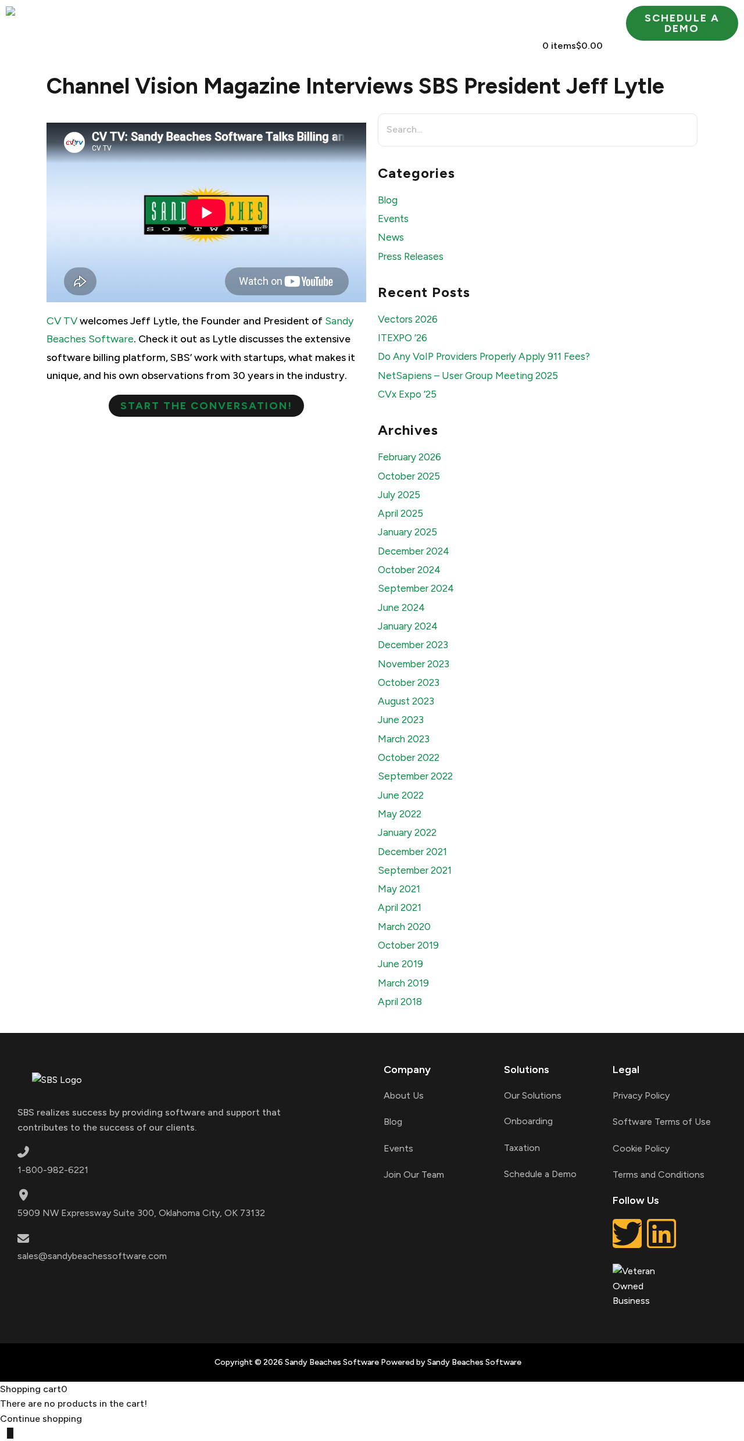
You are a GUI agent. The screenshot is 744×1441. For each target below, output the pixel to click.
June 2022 (401, 795)
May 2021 (399, 889)
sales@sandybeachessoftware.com (92, 1255)
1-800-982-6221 (52, 1169)
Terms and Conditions (658, 1174)
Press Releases (410, 256)
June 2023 (401, 719)
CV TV (61, 320)
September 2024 (416, 588)
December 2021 (412, 851)
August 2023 (406, 701)
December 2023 (413, 644)
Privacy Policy (641, 1095)
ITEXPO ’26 (402, 338)
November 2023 (413, 664)
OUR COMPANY (227, 18)
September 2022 (415, 776)
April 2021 (399, 907)
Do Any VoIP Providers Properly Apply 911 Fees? (484, 356)
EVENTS (382, 45)
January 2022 (407, 832)
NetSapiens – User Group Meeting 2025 (468, 375)
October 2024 (409, 569)
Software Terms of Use (662, 1121)
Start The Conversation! (206, 405)
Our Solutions (532, 1095)
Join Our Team (414, 1174)
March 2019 (403, 983)
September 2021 (415, 870)
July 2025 (399, 494)
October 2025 (409, 476)
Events (393, 218)
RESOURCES (563, 18)
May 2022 (399, 814)
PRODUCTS (351, 18)
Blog (388, 200)
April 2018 (400, 1001)
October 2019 (408, 945)
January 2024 (408, 626)
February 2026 (409, 457)
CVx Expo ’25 (407, 394)
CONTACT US (477, 45)
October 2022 (408, 757)
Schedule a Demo (540, 1173)
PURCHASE (465, 18)
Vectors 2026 (408, 319)
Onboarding (528, 1121)
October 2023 (408, 682)
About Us (404, 1095)
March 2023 (404, 739)
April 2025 (400, 513)
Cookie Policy (641, 1148)
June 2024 (401, 607)
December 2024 (413, 551)
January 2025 (407, 532)
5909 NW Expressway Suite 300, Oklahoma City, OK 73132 (141, 1212)
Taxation (522, 1147)
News (391, 237)
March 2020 (404, 926)
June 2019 (400, 964)
